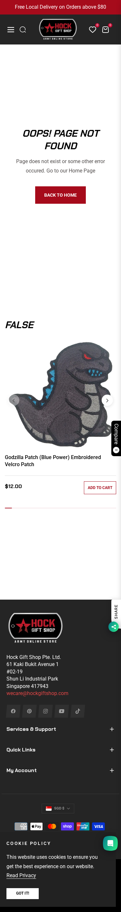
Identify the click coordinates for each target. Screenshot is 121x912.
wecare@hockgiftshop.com (37, 693)
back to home (60, 195)
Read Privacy (21, 875)
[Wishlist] (90, 29)
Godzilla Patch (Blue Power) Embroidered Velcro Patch (53, 460)
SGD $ (59, 808)
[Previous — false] (13, 400)
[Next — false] (107, 400)
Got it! (22, 893)
